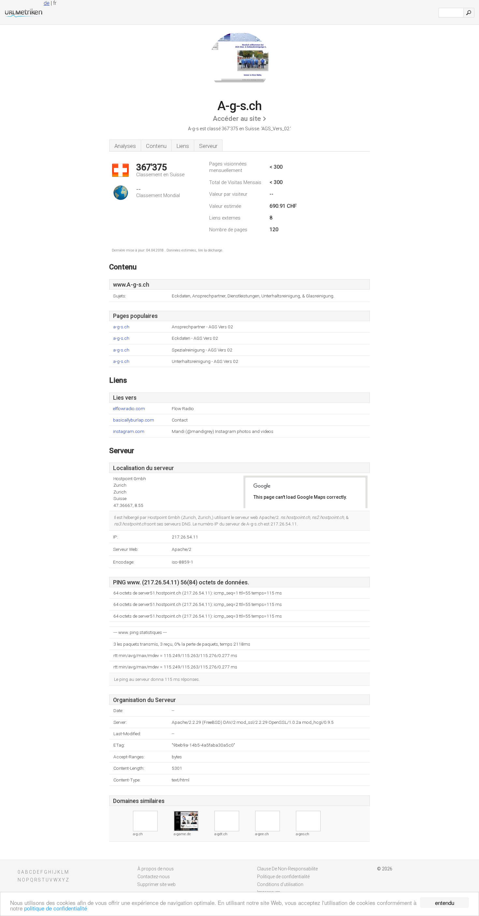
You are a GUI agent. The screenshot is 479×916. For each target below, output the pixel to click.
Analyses (125, 146)
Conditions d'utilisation (280, 884)
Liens (183, 146)
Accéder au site (237, 118)
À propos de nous (156, 868)
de (47, 3)
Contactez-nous (154, 876)
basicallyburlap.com (133, 420)
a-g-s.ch (121, 326)
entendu (444, 902)
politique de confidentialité (55, 908)
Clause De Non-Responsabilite (287, 868)
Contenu (156, 146)
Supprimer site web (157, 884)
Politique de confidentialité (283, 876)
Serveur (208, 146)
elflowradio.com (129, 408)
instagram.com (128, 431)
